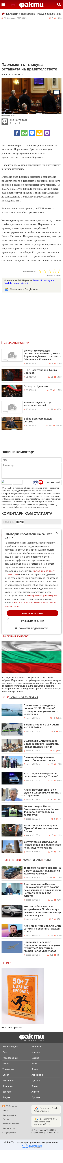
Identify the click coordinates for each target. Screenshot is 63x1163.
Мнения (35, 1052)
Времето (6, 1091)
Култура (35, 1080)
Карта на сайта (9, 1115)
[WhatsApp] (24, 133)
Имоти (5, 1063)
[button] (31, 628)
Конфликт (7, 1086)
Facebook (38, 280)
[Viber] (47, 133)
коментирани (32, 860)
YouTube (8, 283)
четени (16, 860)
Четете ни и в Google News (24, 289)
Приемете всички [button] (32, 613)
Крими (34, 1069)
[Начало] (31, 5)
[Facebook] (17, 133)
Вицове (6, 1097)
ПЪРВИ (20, 522)
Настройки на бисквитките (28, 602)
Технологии (8, 1069)
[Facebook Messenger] (32, 133)
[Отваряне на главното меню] (3, 4)
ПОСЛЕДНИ (8, 522)
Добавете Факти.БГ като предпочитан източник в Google (46, 1121)
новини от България (23, 697)
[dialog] (31, 581)
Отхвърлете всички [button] (32, 621)
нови (47, 860)
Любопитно (8, 1080)
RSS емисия (11, 1106)
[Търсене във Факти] (59, 4)
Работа (5, 1119)
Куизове (35, 1097)
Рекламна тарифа (10, 1124)
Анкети (35, 1091)
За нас (5, 1110)
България (13, 14)
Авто (34, 1063)
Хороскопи (37, 1074)
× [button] (56, 533)
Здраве (35, 1086)
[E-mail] (39, 133)
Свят (5, 1052)
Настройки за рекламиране (42, 595)
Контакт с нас (8, 1128)
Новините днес (10, 1046)
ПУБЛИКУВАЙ (53, 482)
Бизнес (35, 1058)
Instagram (49, 280)
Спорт (5, 1074)
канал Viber (20, 283)
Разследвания (10, 1058)
